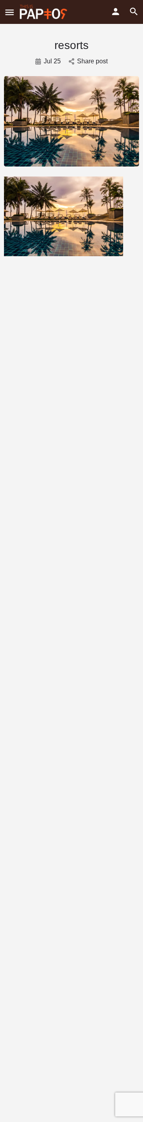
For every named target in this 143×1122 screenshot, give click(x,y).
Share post (92, 61)
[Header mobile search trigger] (134, 11)
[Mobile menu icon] (9, 12)
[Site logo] (44, 12)
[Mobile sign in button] (115, 11)
